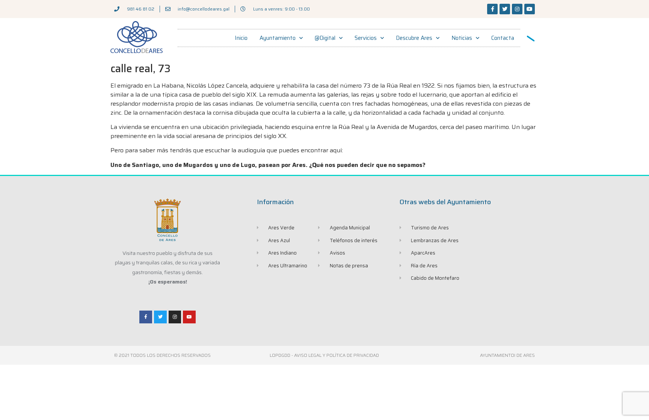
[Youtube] (529, 9)
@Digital (325, 37)
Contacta (502, 37)
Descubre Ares (414, 37)
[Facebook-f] (492, 9)
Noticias (461, 37)
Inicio (241, 37)
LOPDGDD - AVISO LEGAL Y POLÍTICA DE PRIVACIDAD (324, 355)
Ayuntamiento (278, 37)
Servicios (366, 37)
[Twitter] (505, 9)
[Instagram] (517, 9)
